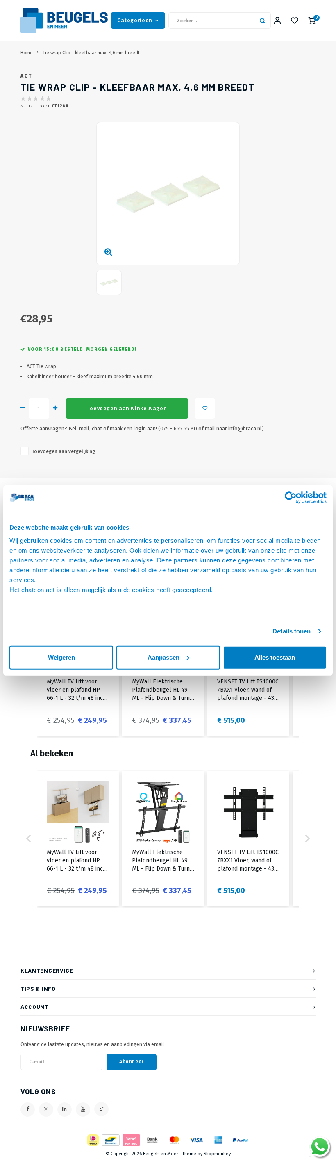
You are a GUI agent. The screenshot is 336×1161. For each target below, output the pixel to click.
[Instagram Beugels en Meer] (46, 1109)
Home (26, 52)
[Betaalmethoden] (92, 1139)
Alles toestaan (274, 657)
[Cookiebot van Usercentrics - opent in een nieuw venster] (291, 497)
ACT (26, 76)
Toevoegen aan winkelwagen (127, 408)
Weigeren (61, 657)
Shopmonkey (217, 1153)
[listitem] (78, 838)
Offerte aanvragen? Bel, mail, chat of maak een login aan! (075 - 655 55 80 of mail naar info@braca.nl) (142, 428)
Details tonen (291, 631)
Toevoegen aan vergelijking (63, 451)
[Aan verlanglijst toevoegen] (205, 408)
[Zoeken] (262, 20)
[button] (28, 839)
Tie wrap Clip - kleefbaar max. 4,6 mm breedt (91, 52)
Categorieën (134, 20)
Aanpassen (163, 657)
